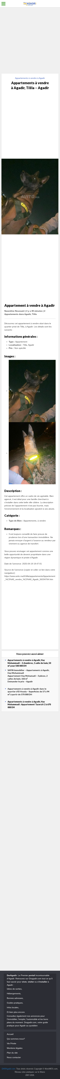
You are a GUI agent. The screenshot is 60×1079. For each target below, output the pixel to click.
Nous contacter (14, 1057)
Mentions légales (14, 1048)
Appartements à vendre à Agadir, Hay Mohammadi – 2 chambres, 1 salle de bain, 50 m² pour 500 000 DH (29, 663)
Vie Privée (11, 1043)
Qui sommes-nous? (16, 1039)
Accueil (10, 1034)
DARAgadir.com (8, 1069)
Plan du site (12, 1053)
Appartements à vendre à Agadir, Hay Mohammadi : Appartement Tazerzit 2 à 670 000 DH (29, 704)
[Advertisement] (30, 41)
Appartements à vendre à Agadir (30, 78)
